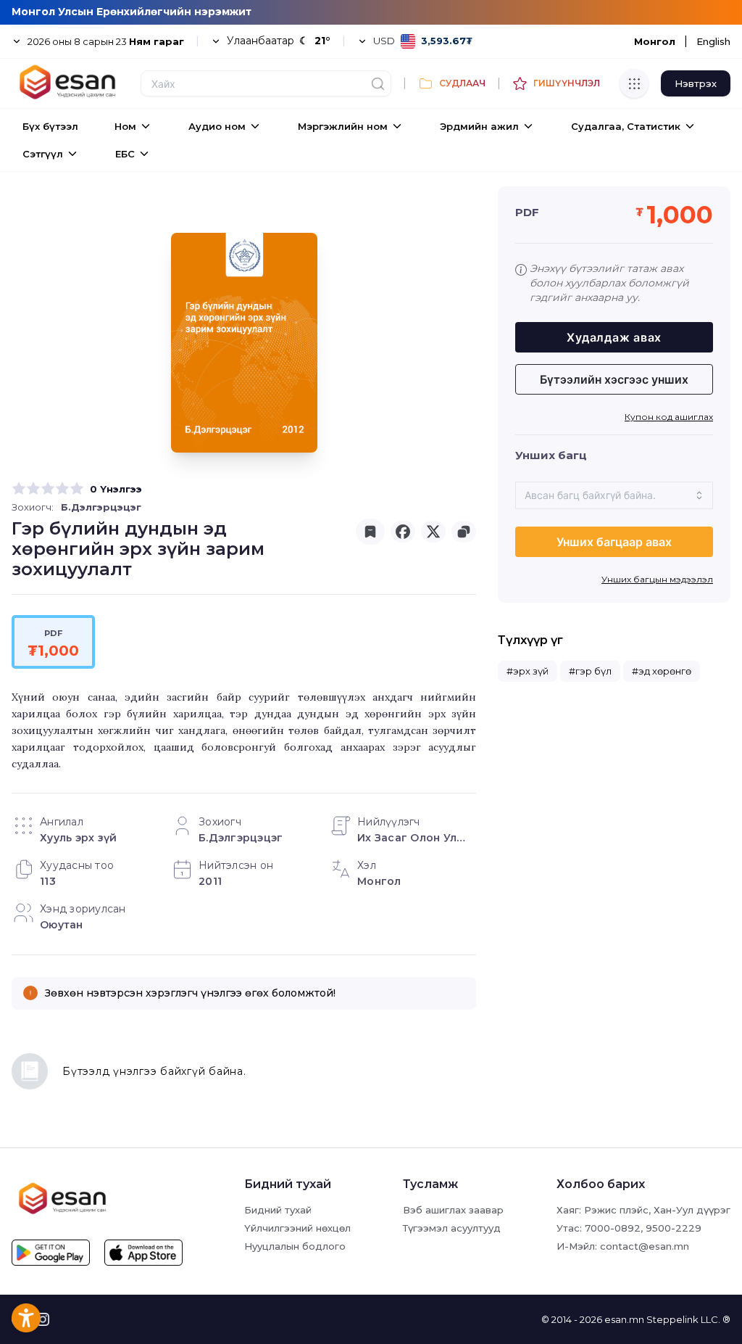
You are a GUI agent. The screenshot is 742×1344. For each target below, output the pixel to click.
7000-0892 (613, 1228)
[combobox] (614, 495)
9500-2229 (673, 1228)
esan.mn (624, 1319)
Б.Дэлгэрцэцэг (101, 507)
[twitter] (433, 532)
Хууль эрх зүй (78, 837)
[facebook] (403, 532)
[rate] (19, 489)
